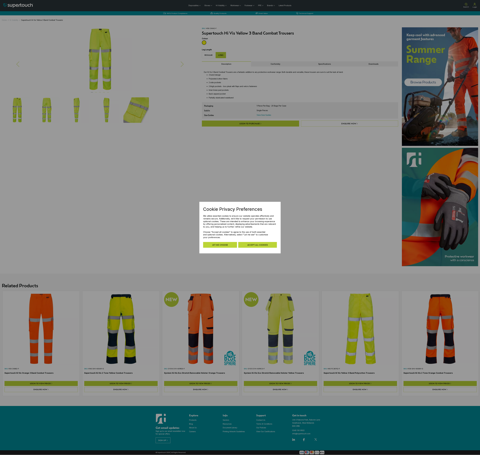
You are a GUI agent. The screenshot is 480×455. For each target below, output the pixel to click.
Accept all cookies (257, 245)
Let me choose (220, 245)
